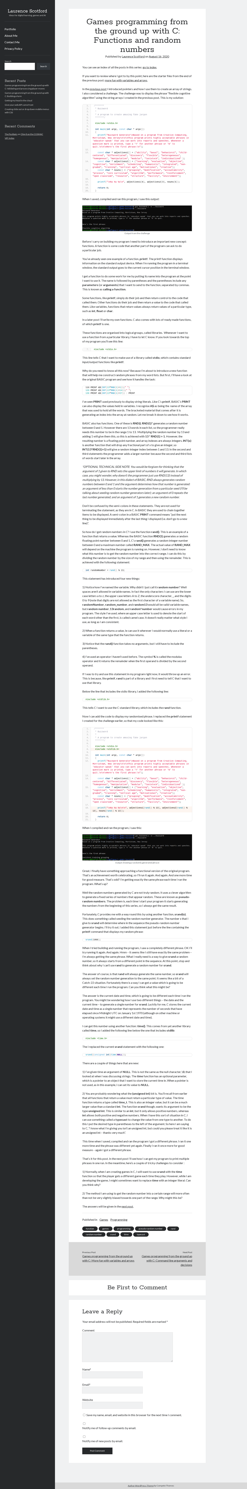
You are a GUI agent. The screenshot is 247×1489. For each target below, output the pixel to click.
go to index (149, 67)
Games (103, 1219)
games (105, 1228)
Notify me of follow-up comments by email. (109, 1428)
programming (123, 1228)
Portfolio (10, 29)
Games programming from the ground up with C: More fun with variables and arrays (108, 1258)
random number (94, 1234)
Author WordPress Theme (141, 1485)
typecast (141, 1234)
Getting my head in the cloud (18, 100)
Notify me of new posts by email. (102, 1441)
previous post (98, 89)
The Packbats (11, 134)
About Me (11, 35)
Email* (86, 1384)
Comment (88, 1330)
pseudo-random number (151, 1228)
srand (113, 1234)
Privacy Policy (13, 48)
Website (87, 1399)
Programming (118, 1219)
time (126, 1234)
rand (173, 1228)
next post (127, 1206)
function (90, 1228)
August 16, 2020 (159, 56)
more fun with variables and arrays (126, 80)
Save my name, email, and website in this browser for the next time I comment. (134, 1415)
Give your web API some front (19, 104)
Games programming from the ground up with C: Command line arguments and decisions (167, 1260)
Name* (86, 1369)
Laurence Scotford (27, 11)
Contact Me (12, 42)
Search (8, 61)
